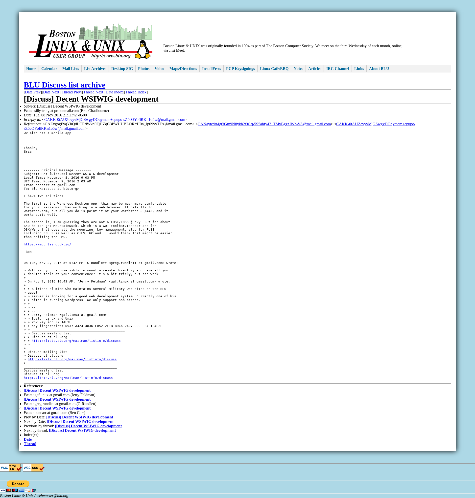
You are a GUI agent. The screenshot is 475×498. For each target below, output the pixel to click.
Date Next (51, 92)
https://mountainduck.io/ (47, 244)
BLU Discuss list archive (64, 84)
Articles (314, 68)
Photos (143, 68)
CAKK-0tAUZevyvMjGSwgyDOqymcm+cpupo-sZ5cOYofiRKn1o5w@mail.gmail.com (114, 119)
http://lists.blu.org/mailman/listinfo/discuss (76, 341)
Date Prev (33, 92)
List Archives (95, 68)
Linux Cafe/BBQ (274, 68)
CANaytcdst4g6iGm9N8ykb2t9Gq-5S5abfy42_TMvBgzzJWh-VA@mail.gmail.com (264, 124)
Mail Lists (70, 68)
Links (359, 68)
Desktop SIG (122, 68)
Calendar (49, 68)
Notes (298, 68)
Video (159, 68)
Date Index (114, 92)
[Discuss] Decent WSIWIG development (57, 390)
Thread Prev (71, 92)
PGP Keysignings (240, 68)
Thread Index (135, 92)
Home (31, 68)
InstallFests (211, 68)
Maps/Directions (183, 68)
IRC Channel (337, 68)
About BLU (379, 68)
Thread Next (93, 92)
